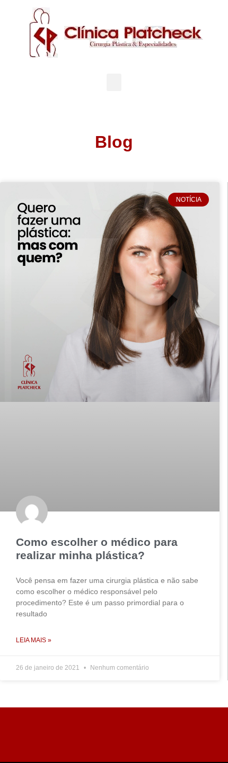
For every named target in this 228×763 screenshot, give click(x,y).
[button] (114, 82)
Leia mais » (33, 640)
